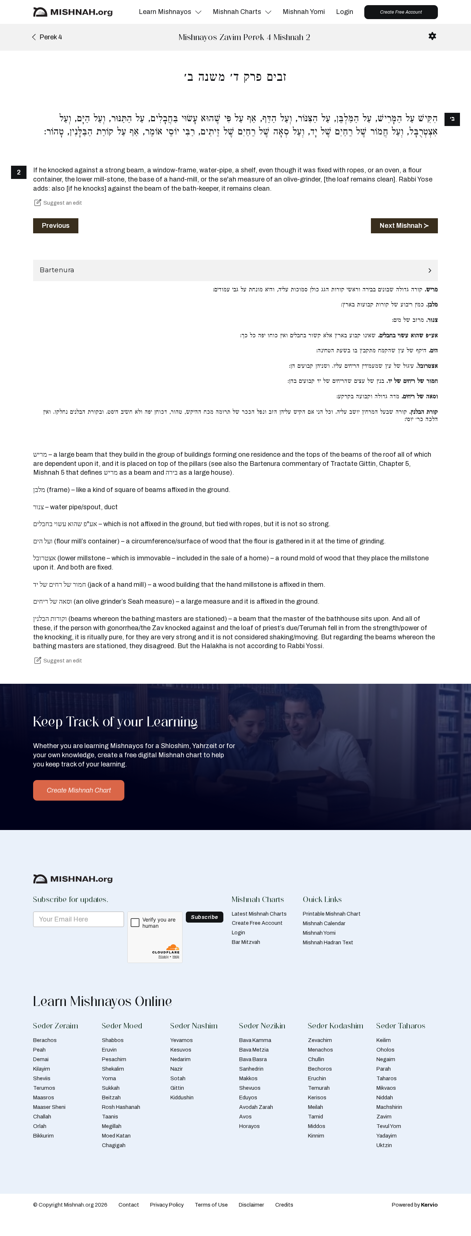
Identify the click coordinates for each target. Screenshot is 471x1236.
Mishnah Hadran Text (328, 942)
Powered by (415, 1205)
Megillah (111, 1126)
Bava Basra (253, 1059)
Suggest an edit (62, 203)
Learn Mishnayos (165, 11)
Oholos (385, 1050)
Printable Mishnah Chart (332, 914)
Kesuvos (180, 1050)
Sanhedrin (251, 1069)
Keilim (383, 1040)
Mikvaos (386, 1088)
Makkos (248, 1078)
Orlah (39, 1126)
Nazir (176, 1069)
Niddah (384, 1097)
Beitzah (111, 1097)
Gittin (177, 1088)
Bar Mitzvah (246, 942)
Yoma (109, 1078)
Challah (42, 1117)
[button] (235, 270)
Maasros (43, 1097)
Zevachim (320, 1040)
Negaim (385, 1059)
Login (344, 11)
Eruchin (317, 1078)
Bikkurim (43, 1136)
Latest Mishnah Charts (259, 914)
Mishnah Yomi (304, 11)
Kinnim (316, 1136)
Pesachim (114, 1059)
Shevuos (250, 1088)
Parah (383, 1069)
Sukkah (111, 1088)
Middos (316, 1126)
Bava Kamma (255, 1040)
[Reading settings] (432, 36)
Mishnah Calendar (324, 923)
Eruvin (109, 1050)
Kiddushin (182, 1097)
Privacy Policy (167, 1205)
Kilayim (41, 1069)
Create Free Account (401, 12)
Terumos (44, 1088)
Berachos (45, 1040)
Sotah (177, 1078)
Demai (41, 1059)
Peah (39, 1050)
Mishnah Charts (237, 11)
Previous (56, 225)
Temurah (319, 1088)
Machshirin (389, 1107)
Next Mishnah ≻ (404, 225)
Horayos (249, 1126)
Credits (284, 1205)
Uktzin (384, 1145)
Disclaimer (251, 1205)
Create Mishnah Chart (79, 790)
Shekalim (113, 1069)
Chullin (316, 1059)
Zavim (384, 1117)
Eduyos (248, 1097)
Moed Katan (116, 1136)
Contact (128, 1205)
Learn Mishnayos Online (102, 1001)
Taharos (386, 1078)
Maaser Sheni (49, 1107)
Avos (245, 1117)
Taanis (110, 1117)
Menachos (320, 1050)
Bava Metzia (254, 1050)
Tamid (315, 1117)
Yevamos (181, 1040)
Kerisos (317, 1097)
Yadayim (386, 1136)
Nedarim (180, 1059)
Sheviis (41, 1078)
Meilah (315, 1107)
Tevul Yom (388, 1126)
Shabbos (113, 1040)
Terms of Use (211, 1205)
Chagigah (113, 1145)
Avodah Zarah (256, 1107)
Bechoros (320, 1069)
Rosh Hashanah (121, 1107)
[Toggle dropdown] (198, 12)
